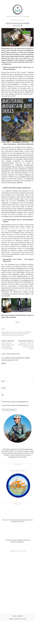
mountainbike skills (7, 333)
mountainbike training (21, 333)
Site (2, 395)
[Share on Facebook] (7, 329)
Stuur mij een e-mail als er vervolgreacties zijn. (15, 401)
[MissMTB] (17, 7)
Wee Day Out (13, 228)
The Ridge (22, 228)
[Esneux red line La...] (17, 562)
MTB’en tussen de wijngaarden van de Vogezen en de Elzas (26, 344)
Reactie (3, 363)
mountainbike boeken (8, 332)
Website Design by (17, 618)
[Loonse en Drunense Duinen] (17, 582)
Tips (22, 20)
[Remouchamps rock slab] (17, 602)
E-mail (3, 388)
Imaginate (4, 230)
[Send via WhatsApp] (9, 329)
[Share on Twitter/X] (8, 329)
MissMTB (20, 616)
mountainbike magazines (23, 332)
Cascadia (28, 228)
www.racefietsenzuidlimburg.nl (23, 290)
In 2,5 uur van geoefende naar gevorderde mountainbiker (7, 344)
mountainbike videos (7, 335)
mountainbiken (19, 335)
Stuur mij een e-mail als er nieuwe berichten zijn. (16, 405)
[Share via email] (6, 329)
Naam (3, 381)
